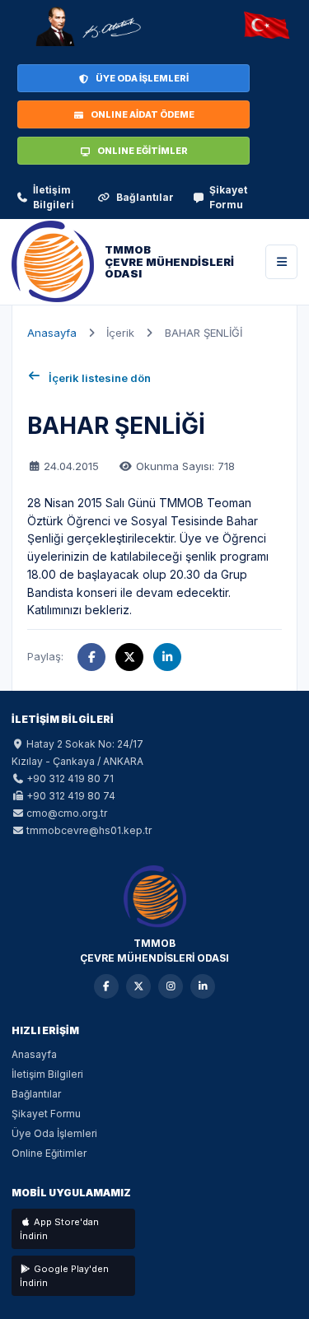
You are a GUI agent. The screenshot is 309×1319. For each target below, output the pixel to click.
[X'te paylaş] (129, 657)
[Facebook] (106, 986)
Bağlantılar (145, 197)
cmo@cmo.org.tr (66, 813)
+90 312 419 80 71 (70, 778)
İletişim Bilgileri (53, 197)
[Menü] (281, 262)
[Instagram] (170, 986)
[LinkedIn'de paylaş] (167, 657)
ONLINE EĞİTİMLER (142, 150)
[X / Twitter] (138, 986)
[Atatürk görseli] (87, 26)
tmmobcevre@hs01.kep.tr (89, 830)
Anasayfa (52, 332)
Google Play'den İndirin (64, 1276)
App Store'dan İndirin (59, 1229)
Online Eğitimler (49, 1153)
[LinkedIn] (202, 986)
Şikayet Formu (228, 197)
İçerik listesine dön (100, 378)
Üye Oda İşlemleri (54, 1133)
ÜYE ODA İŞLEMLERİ (142, 78)
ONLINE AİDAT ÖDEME (142, 114)
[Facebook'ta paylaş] (91, 657)
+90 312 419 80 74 (70, 796)
